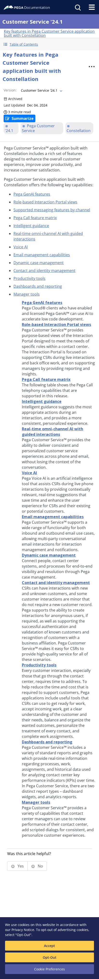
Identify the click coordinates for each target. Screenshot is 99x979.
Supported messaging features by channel (51, 210)
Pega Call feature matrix (35, 217)
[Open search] (77, 7)
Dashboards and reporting (37, 286)
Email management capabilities (41, 254)
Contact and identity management (44, 270)
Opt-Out (49, 957)
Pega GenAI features (31, 194)
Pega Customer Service (38, 128)
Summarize (23, 118)
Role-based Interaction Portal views (45, 202)
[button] (49, 44)
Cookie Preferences (49, 969)
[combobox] (41, 90)
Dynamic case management (38, 262)
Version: (10, 90)
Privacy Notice (23, 929)
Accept (49, 945)
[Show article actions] (91, 66)
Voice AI (20, 247)
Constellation (79, 130)
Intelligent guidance (31, 225)
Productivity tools (29, 278)
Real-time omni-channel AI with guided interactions (52, 431)
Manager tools (26, 294)
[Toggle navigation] (92, 7)
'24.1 (9, 130)
